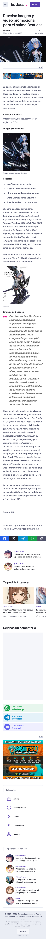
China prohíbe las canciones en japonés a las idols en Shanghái (27, 555)
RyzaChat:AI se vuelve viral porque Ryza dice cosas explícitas (18, 611)
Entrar (35, 4)
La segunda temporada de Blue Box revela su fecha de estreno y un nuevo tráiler (27, 903)
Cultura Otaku (8, 606)
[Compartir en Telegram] (23, 538)
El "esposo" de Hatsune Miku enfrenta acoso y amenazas (25, 882)
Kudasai (6, 30)
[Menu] (5, 4)
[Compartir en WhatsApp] (32, 538)
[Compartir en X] (13, 538)
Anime (38, 606)
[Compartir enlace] (41, 538)
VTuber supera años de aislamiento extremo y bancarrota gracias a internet (26, 569)
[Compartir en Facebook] (4, 538)
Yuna (24, 616)
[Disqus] (23, 666)
